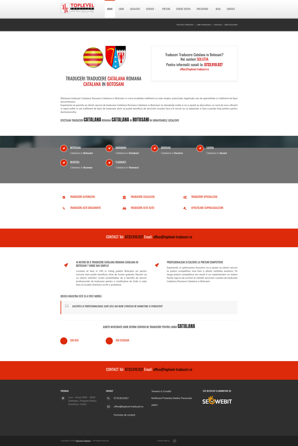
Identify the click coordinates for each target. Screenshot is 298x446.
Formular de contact (124, 414)
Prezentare (202, 9)
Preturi (166, 9)
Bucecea (74, 162)
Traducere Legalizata (143, 197)
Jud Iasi (74, 340)
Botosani (75, 148)
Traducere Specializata (204, 197)
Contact (231, 9)
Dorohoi (166, 148)
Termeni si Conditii (161, 391)
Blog (218, 9)
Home (110, 9)
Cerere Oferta (183, 9)
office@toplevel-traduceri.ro (172, 236)
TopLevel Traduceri (83, 441)
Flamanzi (121, 162)
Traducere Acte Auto (142, 208)
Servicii (150, 9)
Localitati (135, 9)
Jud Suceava (122, 340)
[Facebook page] (174, 441)
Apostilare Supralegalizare (207, 208)
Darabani (121, 148)
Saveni (210, 148)
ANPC (154, 405)
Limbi (121, 9)
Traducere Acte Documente (85, 208)
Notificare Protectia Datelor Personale (171, 398)
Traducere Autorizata (82, 197)
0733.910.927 (134, 236)
